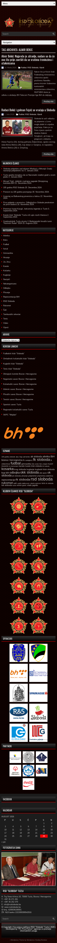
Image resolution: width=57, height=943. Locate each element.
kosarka (7, 469)
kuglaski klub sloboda (45, 469)
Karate (6, 266)
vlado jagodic (32, 485)
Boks (5, 240)
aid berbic (26, 457)
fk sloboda (41, 460)
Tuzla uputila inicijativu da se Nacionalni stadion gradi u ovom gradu (29, 176)
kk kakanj (45, 466)
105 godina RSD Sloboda (13, 187)
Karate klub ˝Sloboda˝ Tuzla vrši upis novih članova (25, 215)
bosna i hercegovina (12, 460)
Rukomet (7, 305)
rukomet (7, 482)
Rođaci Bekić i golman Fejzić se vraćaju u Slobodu (28, 110)
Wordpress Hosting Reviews (37, 940)
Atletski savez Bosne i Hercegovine (18, 389)
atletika (46, 456)
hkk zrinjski (43, 464)
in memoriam (13, 466)
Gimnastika (8, 253)
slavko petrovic (35, 483)
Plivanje (6, 292)
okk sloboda (29, 472)
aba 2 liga (19, 457)
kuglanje (30, 469)
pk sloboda (16, 476)
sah (15, 483)
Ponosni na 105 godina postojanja (17, 192)
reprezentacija (8, 479)
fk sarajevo (27, 460)
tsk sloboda (6, 485)
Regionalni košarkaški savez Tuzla (18, 410)
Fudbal (24, 68)
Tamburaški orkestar (11, 314)
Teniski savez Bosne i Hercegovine (18, 399)
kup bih (5, 473)
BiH (53, 456)
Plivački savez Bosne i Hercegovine (18, 394)
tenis (43, 483)
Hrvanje (6, 257)
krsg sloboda (20, 469)
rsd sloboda (42, 479)
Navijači (6, 279)
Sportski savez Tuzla (12, 404)
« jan (3, 842)
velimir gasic (21, 485)
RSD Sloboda (32, 68)
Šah (5, 310)
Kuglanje (7, 275)
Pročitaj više (48, 102)
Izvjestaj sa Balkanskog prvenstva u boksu (21, 196)
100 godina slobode (8, 457)
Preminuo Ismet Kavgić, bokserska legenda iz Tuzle (25, 209)
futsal (5, 249)
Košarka (6, 270)
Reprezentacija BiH (11, 297)
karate (22, 466)
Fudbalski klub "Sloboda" (13, 353)
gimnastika (26, 464)
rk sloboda (22, 479)
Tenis (5, 319)
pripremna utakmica (45, 476)
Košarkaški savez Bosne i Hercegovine (20, 384)
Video (5, 323)
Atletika (6, 236)
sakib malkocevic (23, 483)
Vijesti (41, 68)
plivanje (24, 476)
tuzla (14, 485)
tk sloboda (49, 483)
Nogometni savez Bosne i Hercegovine (19, 379)
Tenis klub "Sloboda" (12, 369)
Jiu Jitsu (6, 262)
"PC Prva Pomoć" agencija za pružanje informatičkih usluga (34, 930)
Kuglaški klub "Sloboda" (13, 364)
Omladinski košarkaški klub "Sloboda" (19, 359)
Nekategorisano (9, 284)
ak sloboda (36, 456)
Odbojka (6, 288)
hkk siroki (35, 464)
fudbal (16, 463)
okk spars (43, 473)
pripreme (32, 476)
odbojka (15, 472)
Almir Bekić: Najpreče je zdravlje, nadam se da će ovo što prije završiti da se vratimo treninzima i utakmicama (28, 59)
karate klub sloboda (33, 466)
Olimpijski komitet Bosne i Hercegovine (20, 374)
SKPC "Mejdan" (10, 415)
